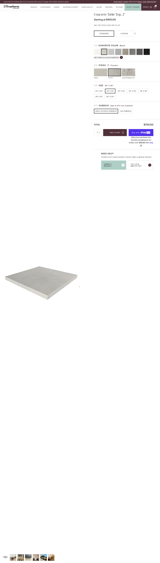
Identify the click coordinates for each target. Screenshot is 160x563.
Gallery (99, 7)
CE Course (119, 7)
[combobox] (147, 7)
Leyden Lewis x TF (87, 7)
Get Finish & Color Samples (106, 57)
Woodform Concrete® (70, 7)
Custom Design (45, 7)
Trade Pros (117, 2)
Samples (56, 7)
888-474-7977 (151, 2)
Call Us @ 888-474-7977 (136, 165)
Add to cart (115, 132)
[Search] (147, 7)
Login (125, 2)
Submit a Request (108, 165)
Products (34, 7)
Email (140, 2)
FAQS (145, 2)
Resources (108, 7)
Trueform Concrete (11, 7)
